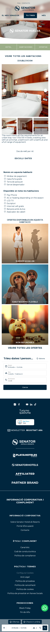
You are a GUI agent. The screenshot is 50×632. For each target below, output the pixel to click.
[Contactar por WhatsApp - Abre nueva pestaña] (44, 607)
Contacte (25, 530)
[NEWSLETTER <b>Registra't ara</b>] (9, 430)
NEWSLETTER (26, 430)
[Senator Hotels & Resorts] (15, 404)
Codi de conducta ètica (25, 551)
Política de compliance (25, 556)
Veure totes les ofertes (25, 347)
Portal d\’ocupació (25, 526)
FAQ (18, 3)
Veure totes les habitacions (23, 56)
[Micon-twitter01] (23, 404)
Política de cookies (25, 589)
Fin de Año (25, 612)
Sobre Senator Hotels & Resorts (25, 522)
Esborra (42, 358)
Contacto (26, 3)
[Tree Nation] (25, 422)
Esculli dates (23, 158)
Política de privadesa (25, 581)
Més (44, 15)
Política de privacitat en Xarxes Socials (25, 593)
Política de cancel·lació (25, 585)
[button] (45, 628)
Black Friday (25, 608)
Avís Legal (25, 577)
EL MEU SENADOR (10, 15)
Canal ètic (25, 547)
